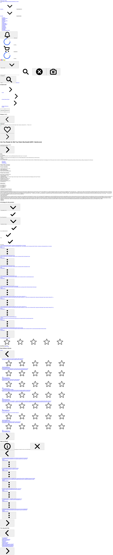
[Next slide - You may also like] (7, 551)
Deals (9, 1)
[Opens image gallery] (0, 125)
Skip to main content (3, 0)
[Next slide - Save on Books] (7, 523)
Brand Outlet (12, 1)
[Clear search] (39, 71)
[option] (56, 214)
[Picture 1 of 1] (7, 110)
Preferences (4, 27)
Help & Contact (16, 1)
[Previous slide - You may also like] (7, 533)
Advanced (17, 82)
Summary (3, 17)
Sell (1, 2)
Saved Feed (4, 23)
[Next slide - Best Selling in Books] (7, 436)
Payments (3, 25)
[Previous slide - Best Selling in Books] (7, 354)
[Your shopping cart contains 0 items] (7, 51)
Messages (3, 28)
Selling (3, 22)
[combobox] (9, 74)
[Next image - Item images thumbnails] (7, 136)
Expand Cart (15, 51)
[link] (7, 149)
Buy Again (3, 21)
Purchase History (5, 20)
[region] (56, 124)
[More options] (7, 251)
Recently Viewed (4, 18)
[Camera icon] (53, 71)
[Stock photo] (2, 110)
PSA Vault (3, 29)
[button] (8, 79)
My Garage (4, 26)
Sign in (3, 1)
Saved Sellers (4, 24)
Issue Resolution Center (6, 30)
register (7, 1)
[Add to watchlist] (7, 129)
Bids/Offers (4, 19)
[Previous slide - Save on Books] (7, 453)
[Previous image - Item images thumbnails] (7, 119)
